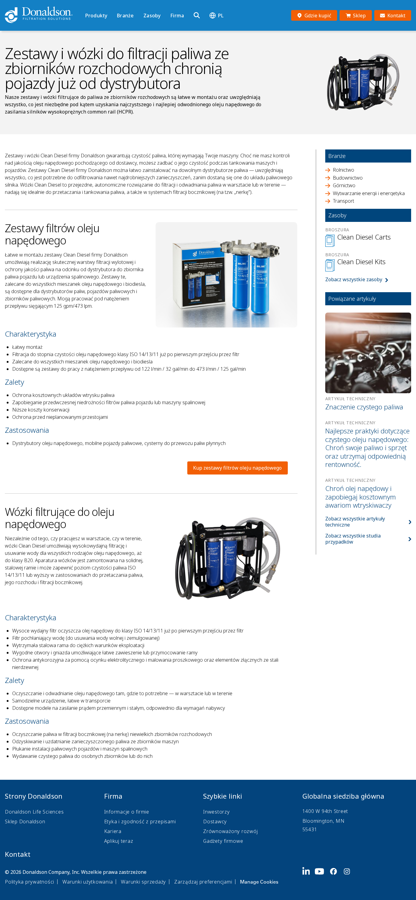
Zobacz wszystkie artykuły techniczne (355, 522)
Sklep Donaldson (25, 821)
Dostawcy (215, 821)
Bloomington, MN (323, 821)
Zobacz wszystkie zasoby (353, 279)
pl (221, 15)
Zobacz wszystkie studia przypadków (353, 539)
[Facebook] (336, 876)
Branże (125, 15)
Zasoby (151, 15)
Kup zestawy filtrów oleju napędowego (237, 467)
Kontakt (17, 854)
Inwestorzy (216, 811)
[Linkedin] (308, 876)
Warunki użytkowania (87, 881)
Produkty (96, 15)
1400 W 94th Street (325, 811)
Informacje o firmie (126, 811)
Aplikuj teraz (118, 841)
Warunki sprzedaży (143, 881)
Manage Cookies (259, 881)
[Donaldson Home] (42, 15)
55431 (309, 829)
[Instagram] (349, 876)
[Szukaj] (197, 15)
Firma (177, 15)
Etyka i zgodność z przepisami (140, 821)
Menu (87, 5)
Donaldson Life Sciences (34, 811)
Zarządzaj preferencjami (203, 881)
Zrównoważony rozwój (230, 831)
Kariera (113, 831)
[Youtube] (322, 876)
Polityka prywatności (29, 881)
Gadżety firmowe (223, 841)
